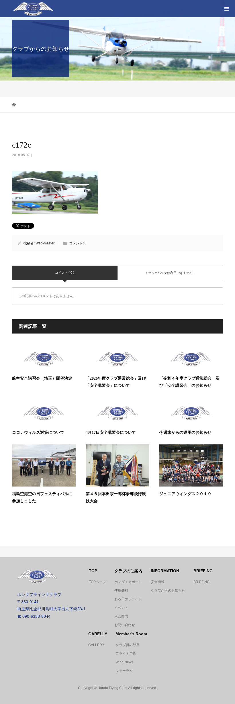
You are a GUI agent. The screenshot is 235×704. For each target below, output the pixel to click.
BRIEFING (201, 582)
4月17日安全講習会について (111, 432)
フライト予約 (125, 654)
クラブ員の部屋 (127, 645)
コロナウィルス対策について (38, 432)
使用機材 (121, 591)
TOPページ (97, 582)
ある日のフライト (128, 599)
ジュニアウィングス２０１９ (185, 494)
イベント (121, 608)
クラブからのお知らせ (168, 591)
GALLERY (96, 645)
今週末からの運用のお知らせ (185, 432)
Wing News (124, 662)
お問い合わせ (124, 625)
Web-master (45, 243)
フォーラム (124, 671)
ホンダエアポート (128, 582)
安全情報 (157, 582)
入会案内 (121, 616)
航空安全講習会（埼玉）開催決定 (42, 378)
